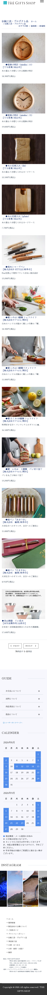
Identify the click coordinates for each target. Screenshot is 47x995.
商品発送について (13, 707)
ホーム (34, 22)
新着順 (42, 26)
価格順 (34, 26)
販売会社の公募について (17, 926)
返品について (11, 714)
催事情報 (11, 923)
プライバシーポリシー (16, 934)
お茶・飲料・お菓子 (16, 949)
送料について (11, 699)
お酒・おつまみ (14, 945)
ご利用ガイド (13, 930)
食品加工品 (12, 941)
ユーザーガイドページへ (13, 723)
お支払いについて (13, 691)
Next (29, 646)
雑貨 (10, 952)
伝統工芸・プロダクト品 (15, 24)
